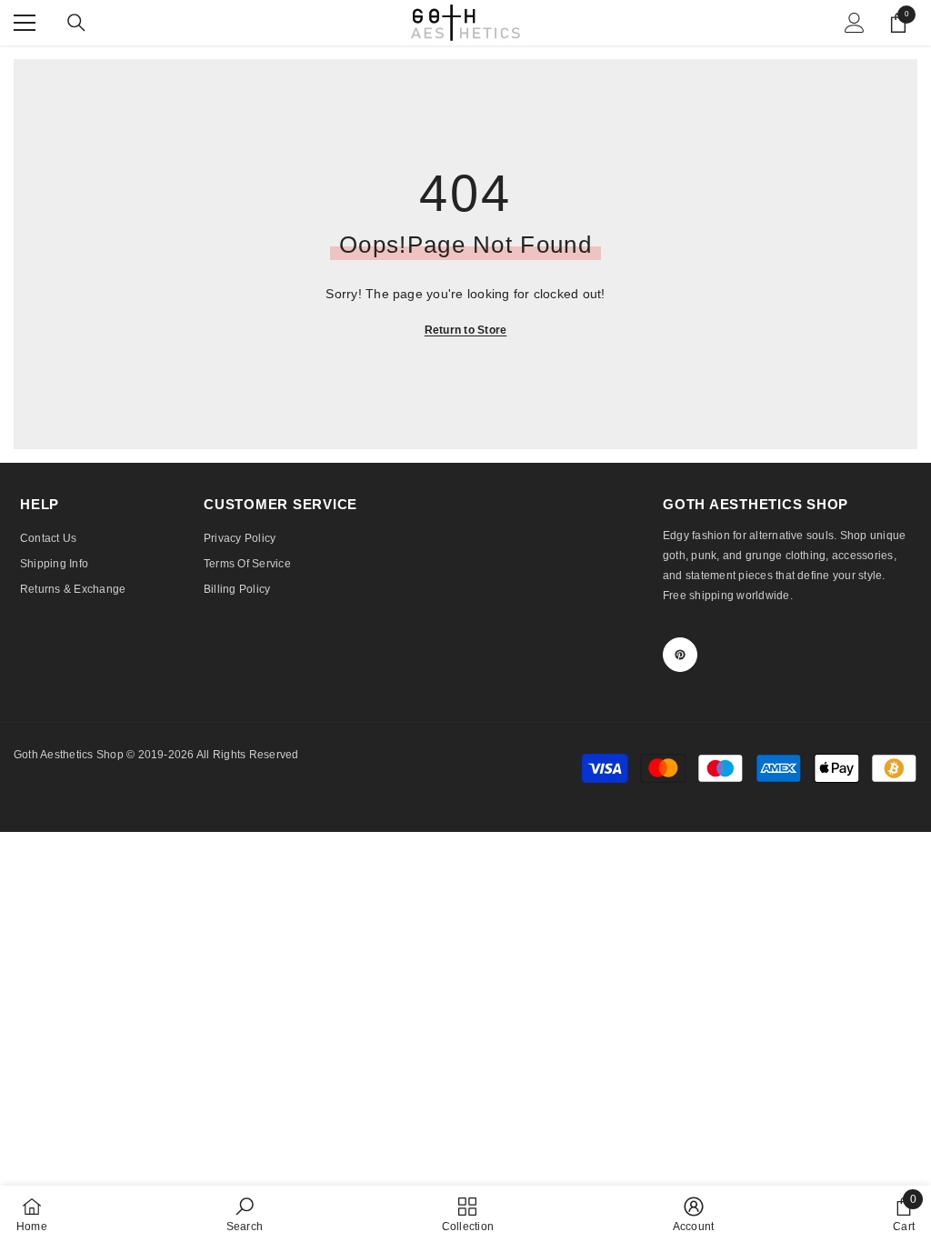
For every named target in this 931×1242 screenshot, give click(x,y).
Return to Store (466, 330)
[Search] (76, 23)
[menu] (24, 23)
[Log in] (855, 23)
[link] (245, 1213)
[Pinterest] (680, 654)
